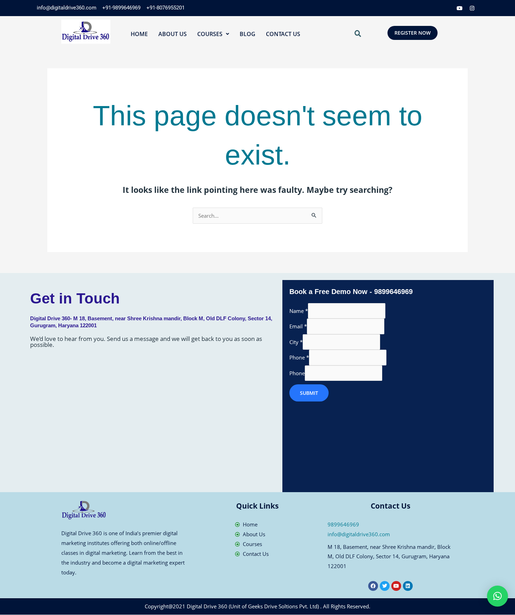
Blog (247, 34)
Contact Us (283, 34)
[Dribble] (459, 8)
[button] (213, 34)
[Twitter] (434, 8)
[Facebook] (422, 8)
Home (139, 34)
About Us (172, 34)
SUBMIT (309, 393)
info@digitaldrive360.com (359, 534)
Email (298, 326)
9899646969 (343, 524)
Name (298, 310)
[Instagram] (472, 8)
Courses (209, 34)
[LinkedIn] (447, 8)
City (296, 341)
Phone (299, 357)
